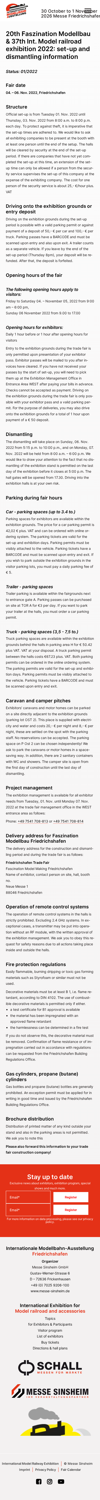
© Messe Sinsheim (78, 1463)
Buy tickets (50, 1342)
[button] (88, 10)
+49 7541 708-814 (68, 821)
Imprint (24, 1470)
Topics (50, 1318)
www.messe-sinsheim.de (50, 1291)
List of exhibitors (50, 1336)
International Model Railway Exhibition (30, 1463)
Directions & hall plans (50, 1348)
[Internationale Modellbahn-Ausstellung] (17, 10)
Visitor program (50, 1330)
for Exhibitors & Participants (50, 1324)
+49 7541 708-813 (33, 821)
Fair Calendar (71, 1470)
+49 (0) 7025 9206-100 (50, 1285)
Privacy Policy (45, 1470)
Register (71, 1197)
